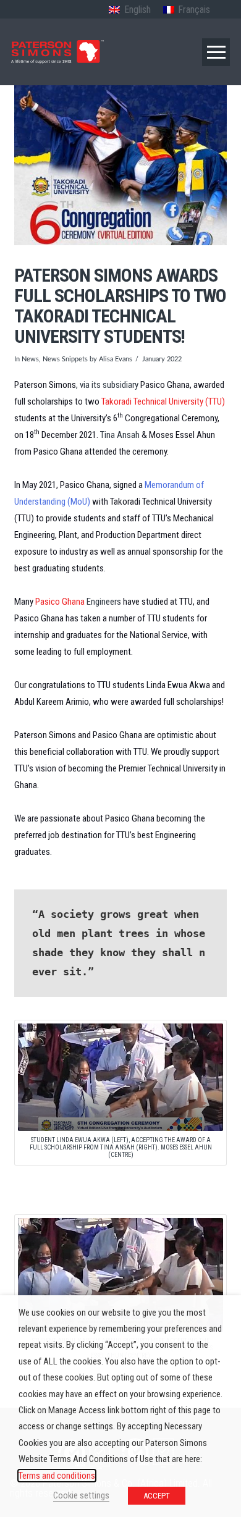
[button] (216, 52)
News (30, 359)
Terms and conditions (57, 1475)
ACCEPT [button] (156, 1495)
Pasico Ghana (60, 601)
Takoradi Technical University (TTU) (163, 401)
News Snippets (65, 359)
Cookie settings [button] (81, 1495)
